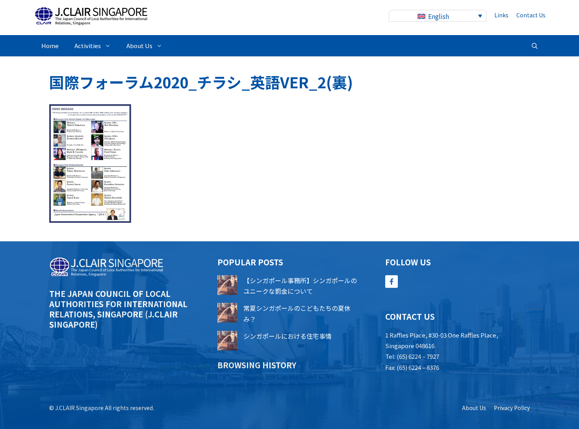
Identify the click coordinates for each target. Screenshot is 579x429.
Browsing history (256, 365)
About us (474, 408)
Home (50, 45)
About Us (139, 45)
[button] (535, 45)
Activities (87, 45)
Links (501, 15)
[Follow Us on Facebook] (391, 281)
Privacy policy (512, 408)
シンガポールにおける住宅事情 (287, 336)
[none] (437, 16)
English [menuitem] (438, 16)
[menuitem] (437, 16)
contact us (531, 15)
